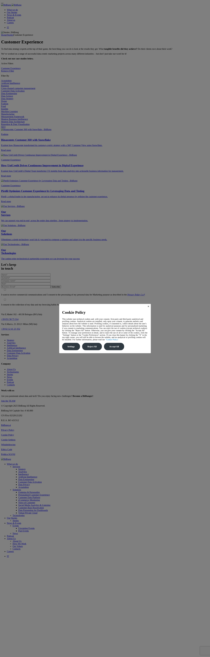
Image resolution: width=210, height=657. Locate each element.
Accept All (114, 346)
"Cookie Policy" (112, 340)
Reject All (92, 346)
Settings (71, 346)
